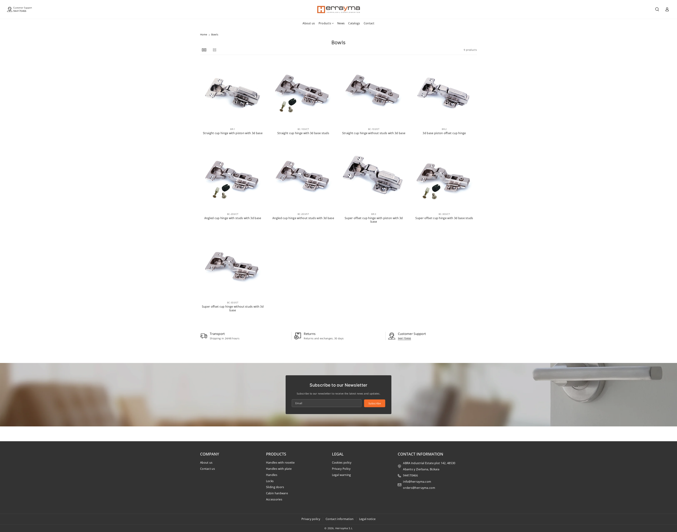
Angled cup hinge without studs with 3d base (303, 218)
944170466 (19, 11)
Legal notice (367, 519)
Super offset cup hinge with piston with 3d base (374, 220)
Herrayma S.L (343, 528)
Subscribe (374, 403)
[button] (657, 9)
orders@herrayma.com (419, 488)
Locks (270, 481)
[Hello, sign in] (667, 9)
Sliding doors (275, 487)
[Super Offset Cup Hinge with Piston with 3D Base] (373, 177)
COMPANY (209, 454)
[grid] (204, 50)
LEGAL (338, 454)
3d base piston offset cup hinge (444, 133)
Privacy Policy (341, 469)
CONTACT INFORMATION (420, 454)
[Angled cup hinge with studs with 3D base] (232, 177)
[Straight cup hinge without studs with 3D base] (373, 92)
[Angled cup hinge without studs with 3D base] (303, 177)
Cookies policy (342, 462)
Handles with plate (279, 469)
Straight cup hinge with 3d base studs (303, 133)
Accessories (274, 499)
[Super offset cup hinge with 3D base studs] (444, 177)
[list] (214, 50)
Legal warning (341, 475)
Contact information (340, 519)
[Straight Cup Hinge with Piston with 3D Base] (232, 92)
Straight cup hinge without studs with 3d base (373, 133)
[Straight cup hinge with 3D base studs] (303, 92)
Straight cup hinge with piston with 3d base (233, 133)
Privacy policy (310, 519)
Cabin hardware (277, 493)
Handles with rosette (280, 462)
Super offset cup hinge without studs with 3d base (233, 308)
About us (206, 462)
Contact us (207, 469)
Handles (271, 475)
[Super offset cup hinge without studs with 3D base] (232, 266)
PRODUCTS (276, 454)
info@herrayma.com (417, 482)
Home (203, 34)
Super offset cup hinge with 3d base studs (444, 218)
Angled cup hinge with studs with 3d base (232, 218)
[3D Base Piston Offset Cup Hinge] (444, 92)
